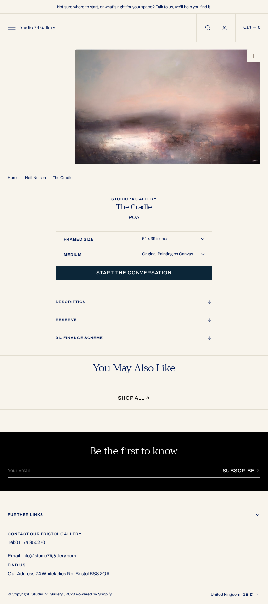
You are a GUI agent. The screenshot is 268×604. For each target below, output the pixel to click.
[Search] (207, 28)
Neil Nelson (35, 177)
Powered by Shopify (94, 594)
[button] (11, 28)
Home (13, 177)
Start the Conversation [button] (134, 272)
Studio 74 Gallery (47, 594)
